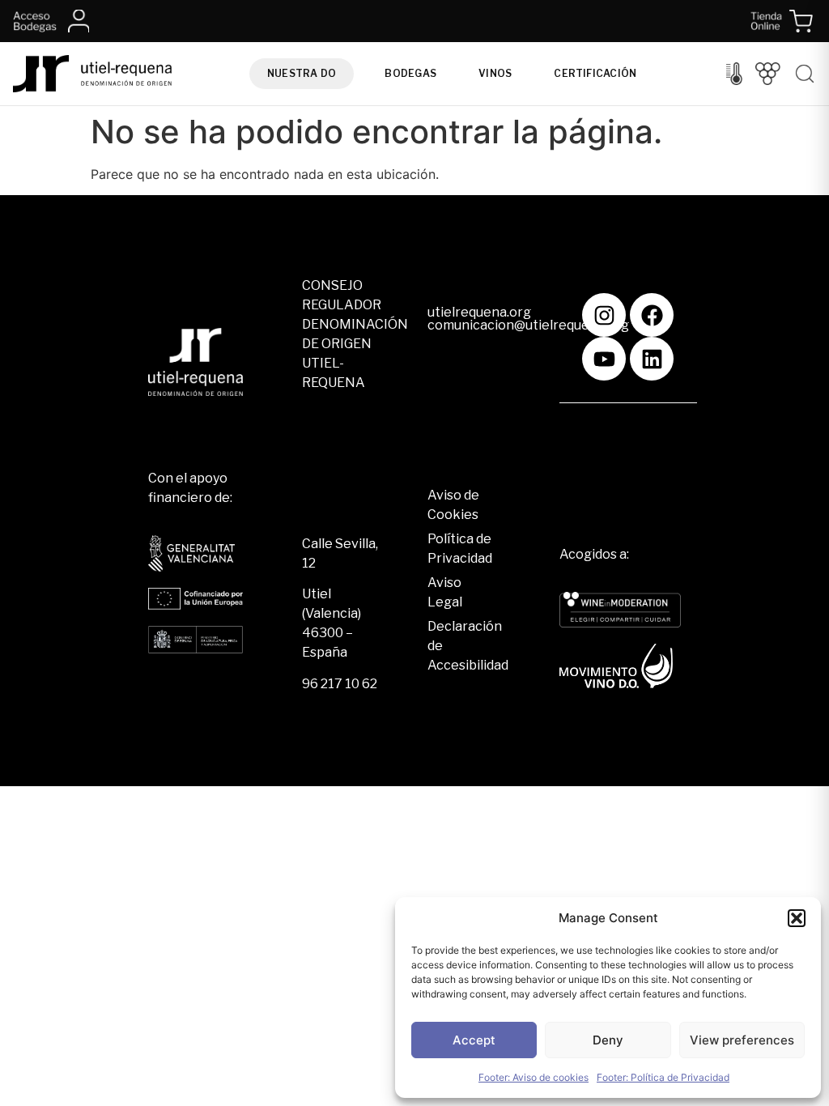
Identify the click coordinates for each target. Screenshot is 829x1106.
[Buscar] (804, 73)
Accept (474, 1040)
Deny (608, 1040)
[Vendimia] (767, 73)
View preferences (742, 1040)
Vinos (495, 73)
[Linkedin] (652, 359)
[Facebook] (652, 315)
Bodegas (410, 73)
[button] (797, 918)
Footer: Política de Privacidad (663, 1077)
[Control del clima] (734, 73)
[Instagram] (604, 315)
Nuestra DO (301, 73)
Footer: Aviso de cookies (533, 1077)
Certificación (595, 73)
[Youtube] (604, 359)
